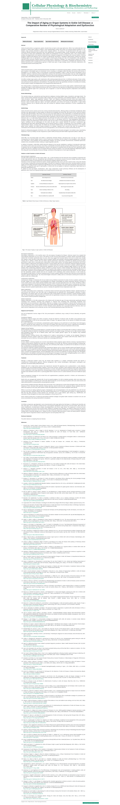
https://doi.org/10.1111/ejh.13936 (31, 476)
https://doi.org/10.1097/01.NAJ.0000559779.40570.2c (35, 708)
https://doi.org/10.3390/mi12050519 (31, 674)
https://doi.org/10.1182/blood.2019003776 (33, 793)
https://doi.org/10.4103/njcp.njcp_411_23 (32, 528)
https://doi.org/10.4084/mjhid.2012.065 (32, 484)
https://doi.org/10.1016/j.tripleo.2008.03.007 (33, 626)
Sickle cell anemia (27, 41)
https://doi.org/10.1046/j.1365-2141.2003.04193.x (34, 722)
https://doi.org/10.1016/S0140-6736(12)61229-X (34, 455)
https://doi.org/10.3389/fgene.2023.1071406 (33, 656)
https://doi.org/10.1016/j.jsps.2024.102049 (33, 772)
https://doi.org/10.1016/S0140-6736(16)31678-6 (34, 461)
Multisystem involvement (67, 41)
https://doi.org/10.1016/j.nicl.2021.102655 (33, 573)
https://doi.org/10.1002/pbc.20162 (31, 727)
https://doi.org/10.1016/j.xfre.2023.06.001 (33, 641)
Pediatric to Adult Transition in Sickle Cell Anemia (92, 50)
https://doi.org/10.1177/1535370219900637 (33, 747)
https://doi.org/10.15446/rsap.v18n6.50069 (33, 631)
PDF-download (95, 17)
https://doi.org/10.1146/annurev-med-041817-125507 (35, 798)
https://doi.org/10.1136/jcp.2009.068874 (32, 664)
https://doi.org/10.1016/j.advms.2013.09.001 (33, 578)
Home (68, 13)
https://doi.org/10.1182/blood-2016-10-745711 (34, 779)
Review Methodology (92, 42)
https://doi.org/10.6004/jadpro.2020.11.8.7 (33, 752)
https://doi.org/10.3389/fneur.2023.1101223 (33, 554)
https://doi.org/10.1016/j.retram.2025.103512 (33, 522)
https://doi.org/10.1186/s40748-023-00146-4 (33, 646)
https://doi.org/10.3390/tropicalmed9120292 (33, 500)
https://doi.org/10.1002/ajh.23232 (31, 444)
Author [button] (79, 13)
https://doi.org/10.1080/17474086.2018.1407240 (34, 439)
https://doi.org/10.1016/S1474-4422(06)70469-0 (34, 583)
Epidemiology (91, 44)
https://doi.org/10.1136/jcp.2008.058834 (32, 669)
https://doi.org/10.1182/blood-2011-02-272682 (34, 589)
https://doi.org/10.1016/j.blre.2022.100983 (33, 683)
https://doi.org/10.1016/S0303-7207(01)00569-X (34, 636)
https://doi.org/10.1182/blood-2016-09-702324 (34, 481)
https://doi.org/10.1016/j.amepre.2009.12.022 (33, 471)
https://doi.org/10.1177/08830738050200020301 (34, 549)
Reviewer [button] (86, 13)
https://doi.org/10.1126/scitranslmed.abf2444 (34, 434)
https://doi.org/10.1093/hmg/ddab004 (32, 489)
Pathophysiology (91, 46)
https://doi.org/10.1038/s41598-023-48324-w (33, 688)
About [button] (93, 13)
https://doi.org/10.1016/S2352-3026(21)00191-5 (34, 698)
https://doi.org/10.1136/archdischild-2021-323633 (34, 703)
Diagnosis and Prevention (91, 55)
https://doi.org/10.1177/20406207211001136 (33, 761)
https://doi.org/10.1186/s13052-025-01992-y (33, 678)
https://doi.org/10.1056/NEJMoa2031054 (32, 788)
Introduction (90, 39)
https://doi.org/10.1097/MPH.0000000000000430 (34, 601)
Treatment (90, 57)
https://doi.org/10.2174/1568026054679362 (33, 742)
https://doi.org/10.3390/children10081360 (33, 569)
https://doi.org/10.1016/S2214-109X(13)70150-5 (34, 495)
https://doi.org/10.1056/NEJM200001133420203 (34, 449)
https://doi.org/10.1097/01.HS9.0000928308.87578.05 (35, 617)
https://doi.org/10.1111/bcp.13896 (31, 768)
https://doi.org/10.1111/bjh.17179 (31, 610)
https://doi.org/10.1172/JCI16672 (30, 737)
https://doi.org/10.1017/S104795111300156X (33, 605)
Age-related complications (52, 41)
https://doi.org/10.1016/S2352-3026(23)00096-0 (34, 713)
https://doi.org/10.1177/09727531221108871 (33, 559)
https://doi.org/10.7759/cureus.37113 (32, 544)
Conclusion (90, 60)
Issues (73, 13)
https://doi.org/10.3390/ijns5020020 (31, 428)
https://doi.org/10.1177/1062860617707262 (33, 693)
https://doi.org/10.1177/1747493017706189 (33, 594)
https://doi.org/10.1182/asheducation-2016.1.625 (34, 732)
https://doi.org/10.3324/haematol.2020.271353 (34, 539)
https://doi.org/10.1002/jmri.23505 (31, 564)
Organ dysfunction (38, 41)
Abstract (90, 37)
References (90, 62)
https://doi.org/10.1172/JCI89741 (30, 512)
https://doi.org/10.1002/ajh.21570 (31, 466)
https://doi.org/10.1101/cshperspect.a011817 (33, 717)
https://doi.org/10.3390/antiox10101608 (32, 507)
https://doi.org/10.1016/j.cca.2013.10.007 (32, 651)
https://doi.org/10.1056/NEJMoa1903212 (32, 756)
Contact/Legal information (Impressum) (90, 802)
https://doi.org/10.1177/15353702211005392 (33, 517)
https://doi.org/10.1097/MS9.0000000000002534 (34, 784)
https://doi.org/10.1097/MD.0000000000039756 (34, 621)
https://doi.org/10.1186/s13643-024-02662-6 (33, 534)
